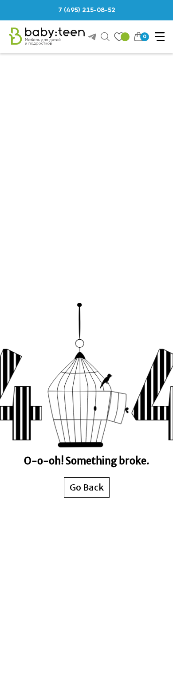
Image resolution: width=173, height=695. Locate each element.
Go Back (87, 487)
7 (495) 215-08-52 (86, 10)
